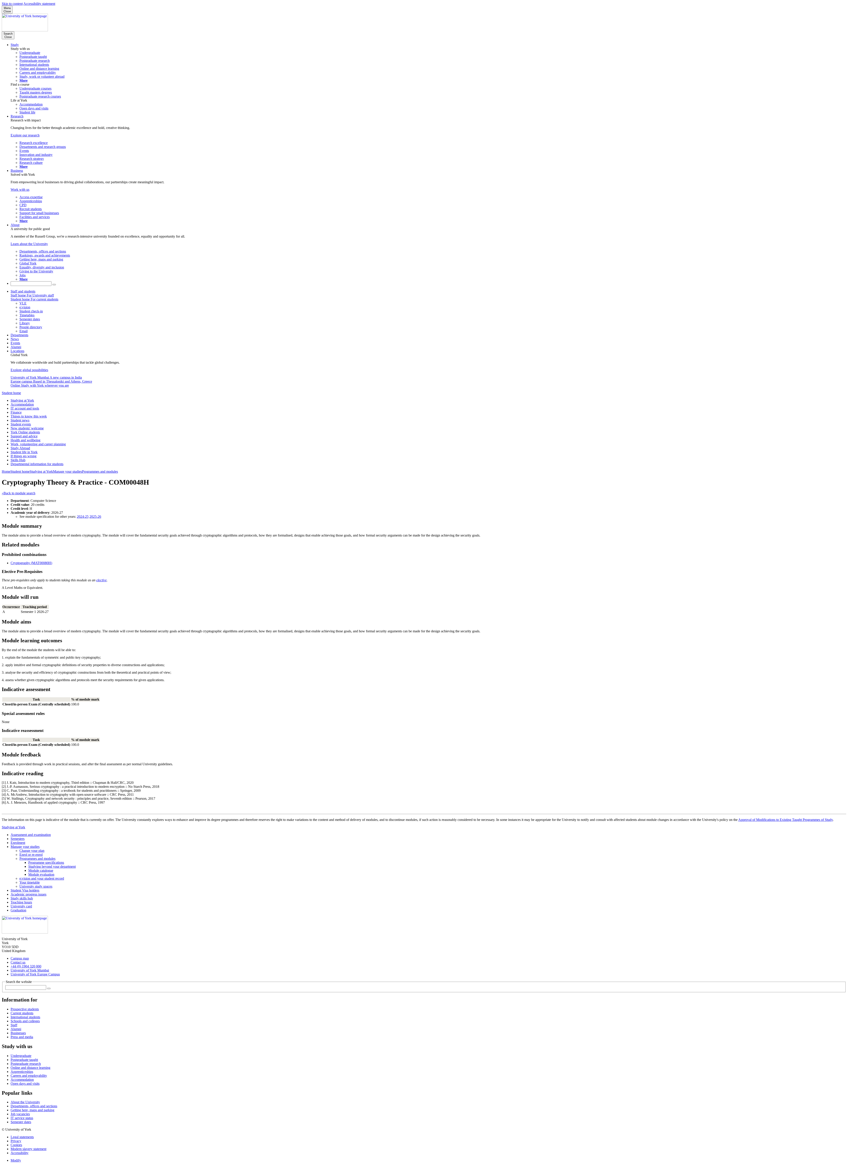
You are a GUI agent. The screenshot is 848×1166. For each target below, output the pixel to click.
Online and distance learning (30, 1068)
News (15, 339)
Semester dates (21, 1122)
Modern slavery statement (28, 1149)
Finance (16, 412)
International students (25, 1017)
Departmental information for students (37, 464)
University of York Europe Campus (35, 974)
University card (21, 906)
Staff (14, 1025)
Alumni (16, 347)
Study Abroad (20, 448)
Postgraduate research (26, 1064)
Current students (22, 1013)
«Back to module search (18, 493)
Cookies (16, 1145)
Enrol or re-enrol (31, 854)
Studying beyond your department (52, 866)
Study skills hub (22, 898)
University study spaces (35, 886)
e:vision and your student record (41, 878)
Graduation (18, 910)
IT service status (22, 1118)
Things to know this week (29, 416)
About (15, 225)
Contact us (18, 962)
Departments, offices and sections (34, 1106)
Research (17, 116)
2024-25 (83, 516)
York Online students (25, 432)
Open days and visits (25, 1083)
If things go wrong (23, 456)
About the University (25, 1102)
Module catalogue (40, 870)
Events (15, 343)
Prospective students (25, 1009)
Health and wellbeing (25, 440)
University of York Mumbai (30, 970)
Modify (16, 1160)
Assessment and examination (31, 835)
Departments (19, 335)
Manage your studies (67, 471)
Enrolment (18, 843)
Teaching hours (21, 902)
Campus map (20, 958)
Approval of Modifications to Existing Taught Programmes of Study (785, 820)
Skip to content (12, 4)
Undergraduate (21, 1056)
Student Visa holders (25, 890)
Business (17, 170)
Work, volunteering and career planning (38, 444)
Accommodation (22, 404)
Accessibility (19, 1153)
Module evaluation (41, 874)
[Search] (54, 284)
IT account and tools (25, 408)
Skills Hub (18, 460)
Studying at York (22, 400)
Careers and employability (29, 1075)
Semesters (18, 839)
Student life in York (24, 452)
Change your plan (31, 850)
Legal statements (22, 1137)
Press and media (22, 1037)
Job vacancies (20, 1114)
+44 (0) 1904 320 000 (26, 966)
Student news (20, 420)
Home (6, 471)
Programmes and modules (100, 471)
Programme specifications (46, 862)
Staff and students (23, 291)
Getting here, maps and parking (32, 1110)
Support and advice (24, 436)
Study (15, 45)
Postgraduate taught (24, 1060)
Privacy (16, 1141)
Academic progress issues (28, 894)
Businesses (18, 1033)
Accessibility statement (39, 4)
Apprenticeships (22, 1071)
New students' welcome (27, 428)
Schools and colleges (25, 1021)
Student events (21, 424)
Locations (17, 351)
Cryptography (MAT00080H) (31, 563)
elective (101, 580)
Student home (11, 393)
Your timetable (29, 882)
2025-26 (95, 516)
